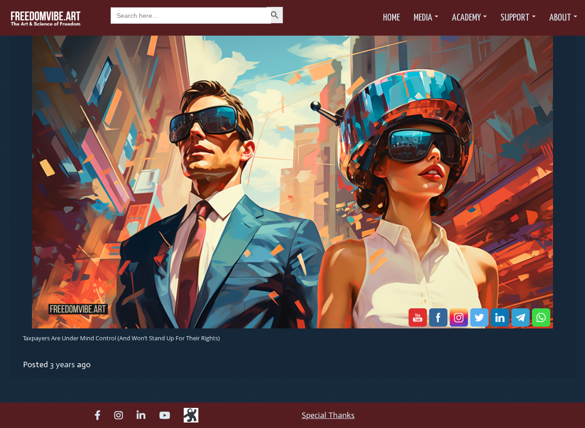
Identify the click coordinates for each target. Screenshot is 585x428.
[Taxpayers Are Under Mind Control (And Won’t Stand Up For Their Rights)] (292, 181)
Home (391, 17)
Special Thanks (328, 415)
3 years (62, 364)
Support (515, 17)
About (560, 17)
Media (423, 17)
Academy (466, 17)
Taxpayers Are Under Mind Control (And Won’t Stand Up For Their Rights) (121, 338)
